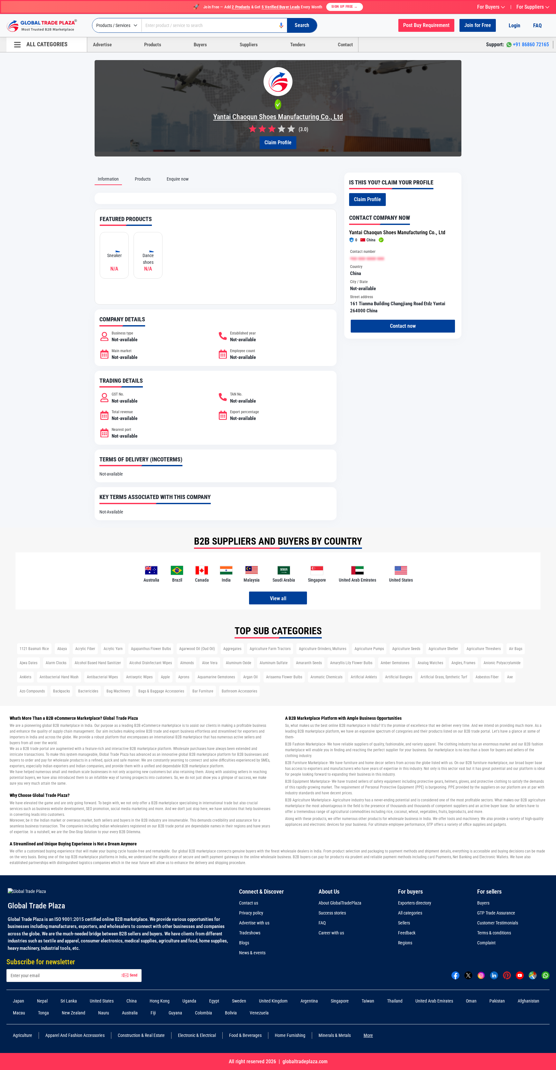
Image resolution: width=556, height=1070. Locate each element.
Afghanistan (528, 1000)
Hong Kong (160, 1000)
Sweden (239, 1000)
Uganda (189, 1000)
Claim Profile (278, 142)
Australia (130, 1012)
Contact (345, 45)
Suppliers (249, 45)
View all (278, 598)
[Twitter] (468, 975)
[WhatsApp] (546, 975)
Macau (19, 1012)
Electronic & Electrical (197, 1035)
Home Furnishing (290, 1035)
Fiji (153, 1012)
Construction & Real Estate (141, 1035)
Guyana (175, 1012)
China (131, 1000)
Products (152, 45)
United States (102, 1000)
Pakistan (497, 1000)
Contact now (403, 326)
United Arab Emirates (434, 1000)
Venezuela (259, 1012)
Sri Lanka (68, 1000)
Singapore (340, 1000)
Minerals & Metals (335, 1035)
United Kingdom (273, 1000)
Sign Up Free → (344, 6)
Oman (471, 1000)
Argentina (309, 1000)
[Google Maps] (533, 975)
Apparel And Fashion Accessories (75, 1035)
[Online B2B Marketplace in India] (46, 25)
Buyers (200, 45)
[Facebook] (455, 975)
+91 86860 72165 (531, 44)
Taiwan (368, 1000)
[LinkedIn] (494, 975)
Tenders (297, 45)
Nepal (42, 1000)
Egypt (214, 1000)
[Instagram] (481, 975)
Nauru (103, 1012)
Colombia (203, 1012)
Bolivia (231, 1012)
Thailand (395, 1000)
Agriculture (22, 1035)
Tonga (43, 1012)
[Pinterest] (507, 975)
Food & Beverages (245, 1035)
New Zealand (73, 1012)
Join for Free (477, 25)
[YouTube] (520, 975)
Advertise (102, 45)
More (368, 1035)
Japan (18, 1000)
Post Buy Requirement (426, 25)
